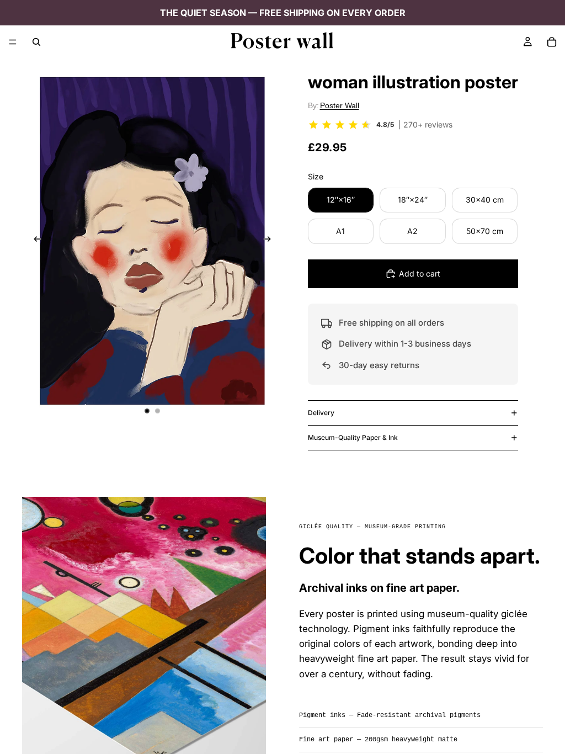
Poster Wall (339, 105)
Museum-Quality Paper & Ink (353, 437)
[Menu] (12, 42)
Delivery (321, 412)
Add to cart (419, 273)
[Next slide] (270, 241)
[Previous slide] (34, 241)
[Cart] (552, 42)
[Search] (36, 42)
